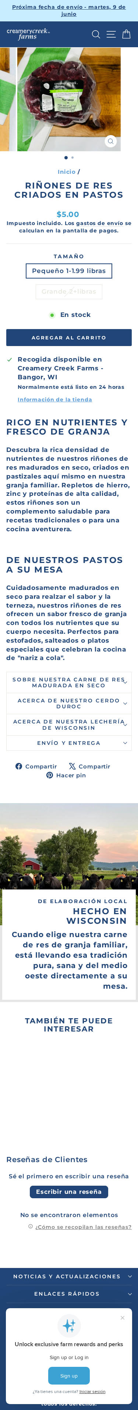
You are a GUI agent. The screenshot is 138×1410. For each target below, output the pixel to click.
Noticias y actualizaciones (67, 1276)
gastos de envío (99, 223)
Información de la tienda (55, 399)
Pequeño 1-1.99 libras (69, 270)
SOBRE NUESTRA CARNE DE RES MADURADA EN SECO (69, 682)
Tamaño (69, 256)
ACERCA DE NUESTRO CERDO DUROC (69, 703)
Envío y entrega (69, 743)
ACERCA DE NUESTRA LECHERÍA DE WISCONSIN (69, 724)
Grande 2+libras (69, 291)
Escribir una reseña (69, 1191)
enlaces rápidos (67, 1293)
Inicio (67, 171)
